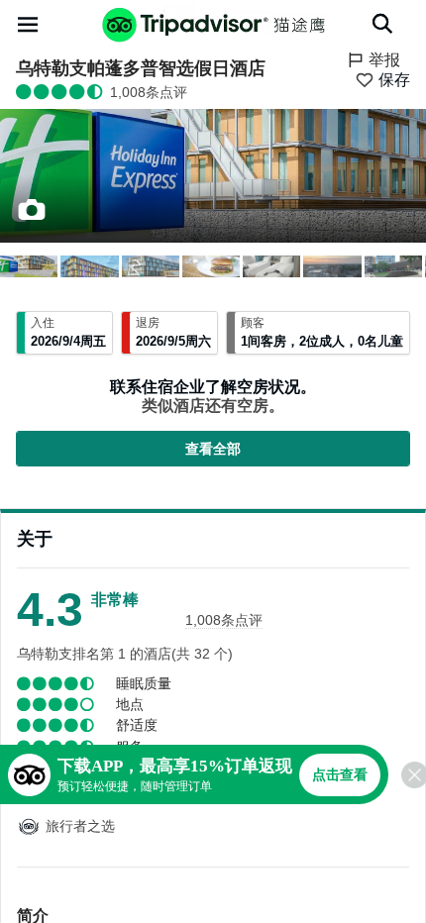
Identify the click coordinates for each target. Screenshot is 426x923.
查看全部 (213, 449)
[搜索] (382, 24)
